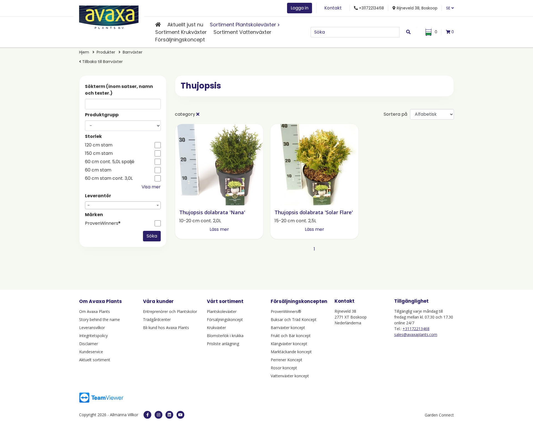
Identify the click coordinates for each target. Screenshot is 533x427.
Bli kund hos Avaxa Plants (166, 327)
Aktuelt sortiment (94, 359)
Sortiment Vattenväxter (242, 32)
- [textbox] (88, 205)
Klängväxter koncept (289, 343)
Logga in (299, 8)
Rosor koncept (284, 367)
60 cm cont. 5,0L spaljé (109, 162)
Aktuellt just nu (185, 24)
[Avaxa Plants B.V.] (109, 16)
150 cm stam (99, 153)
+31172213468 (416, 328)
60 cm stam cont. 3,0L (109, 178)
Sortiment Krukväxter (181, 32)
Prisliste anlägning (223, 343)
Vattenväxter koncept (290, 375)
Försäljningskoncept (180, 39)
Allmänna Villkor (124, 414)
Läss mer (219, 229)
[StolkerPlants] (180, 415)
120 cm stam (98, 145)
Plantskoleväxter (222, 311)
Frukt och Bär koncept (291, 335)
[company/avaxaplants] (169, 415)
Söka (152, 236)
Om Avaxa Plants (94, 311)
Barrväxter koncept (288, 327)
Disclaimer (88, 343)
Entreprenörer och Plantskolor (170, 311)
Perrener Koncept (286, 359)
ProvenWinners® (102, 223)
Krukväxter (216, 327)
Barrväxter (132, 52)
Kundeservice (91, 351)
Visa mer (151, 187)
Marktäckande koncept (291, 351)
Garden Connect (439, 415)
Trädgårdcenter (157, 319)
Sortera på (395, 114)
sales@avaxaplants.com (415, 334)
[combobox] (123, 205)
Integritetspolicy (93, 335)
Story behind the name (99, 319)
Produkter (106, 52)
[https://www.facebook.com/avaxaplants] (147, 415)
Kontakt (333, 8)
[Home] (158, 24)
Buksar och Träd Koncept (293, 319)
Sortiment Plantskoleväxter (243, 24)
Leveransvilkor (92, 327)
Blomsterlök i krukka (225, 335)
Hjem (84, 52)
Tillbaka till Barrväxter (102, 61)
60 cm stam (98, 170)
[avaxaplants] (158, 415)
